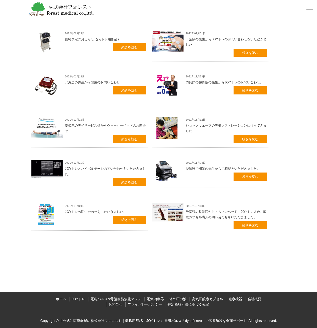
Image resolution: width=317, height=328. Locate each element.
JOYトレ (78, 299)
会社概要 (254, 299)
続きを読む (129, 47)
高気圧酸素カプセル (207, 299)
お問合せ (115, 304)
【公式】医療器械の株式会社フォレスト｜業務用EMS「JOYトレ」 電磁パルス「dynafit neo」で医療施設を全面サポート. (154, 321)
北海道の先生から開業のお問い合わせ (92, 82)
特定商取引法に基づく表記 (188, 304)
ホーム (61, 299)
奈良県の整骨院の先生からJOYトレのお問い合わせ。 (224, 82)
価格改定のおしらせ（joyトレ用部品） (93, 39)
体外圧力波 (178, 299)
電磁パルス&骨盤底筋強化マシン (116, 299)
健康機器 (235, 299)
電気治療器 (155, 299)
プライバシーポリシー (145, 304)
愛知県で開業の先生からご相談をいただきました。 (223, 168)
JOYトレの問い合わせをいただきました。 (95, 211)
